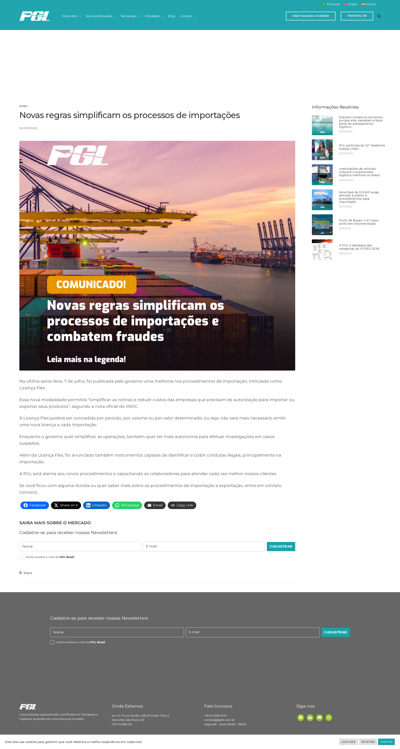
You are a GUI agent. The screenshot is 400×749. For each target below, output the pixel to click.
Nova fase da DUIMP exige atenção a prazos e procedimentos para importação (359, 197)
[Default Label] (310, 717)
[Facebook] (300, 717)
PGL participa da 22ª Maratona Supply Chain (362, 147)
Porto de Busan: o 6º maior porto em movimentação (359, 222)
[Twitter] (319, 717)
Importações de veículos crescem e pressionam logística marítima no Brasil (359, 172)
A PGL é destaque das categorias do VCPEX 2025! (359, 247)
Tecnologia (128, 16)
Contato (186, 16)
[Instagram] (328, 717)
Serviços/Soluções (99, 16)
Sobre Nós (69, 16)
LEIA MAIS (348, 741)
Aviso (23, 106)
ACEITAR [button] (386, 741)
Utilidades (152, 16)
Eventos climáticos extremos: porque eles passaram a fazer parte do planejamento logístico (361, 122)
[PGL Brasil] (34, 16)
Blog (171, 16)
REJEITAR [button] (368, 741)
